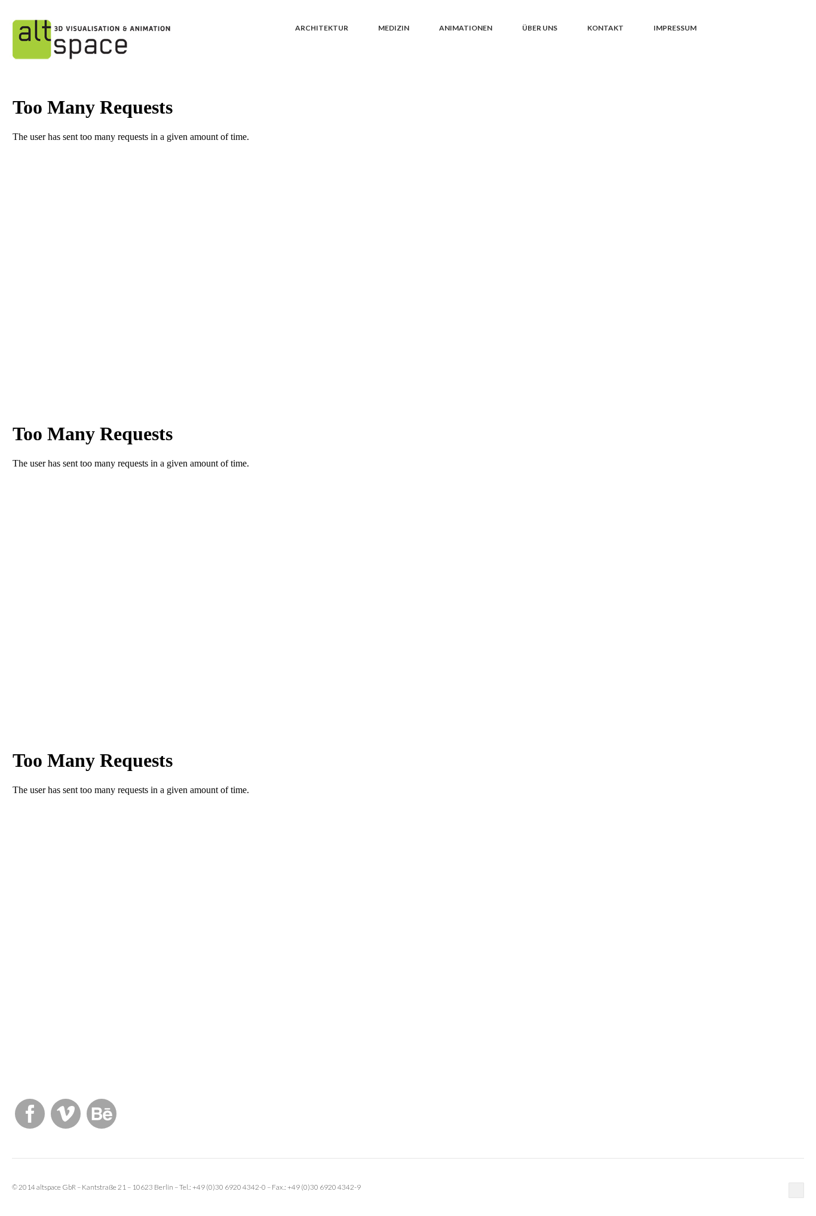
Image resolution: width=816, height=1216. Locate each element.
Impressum (675, 27)
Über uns (539, 27)
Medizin (393, 27)
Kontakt (605, 27)
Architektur (321, 27)
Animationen (465, 27)
